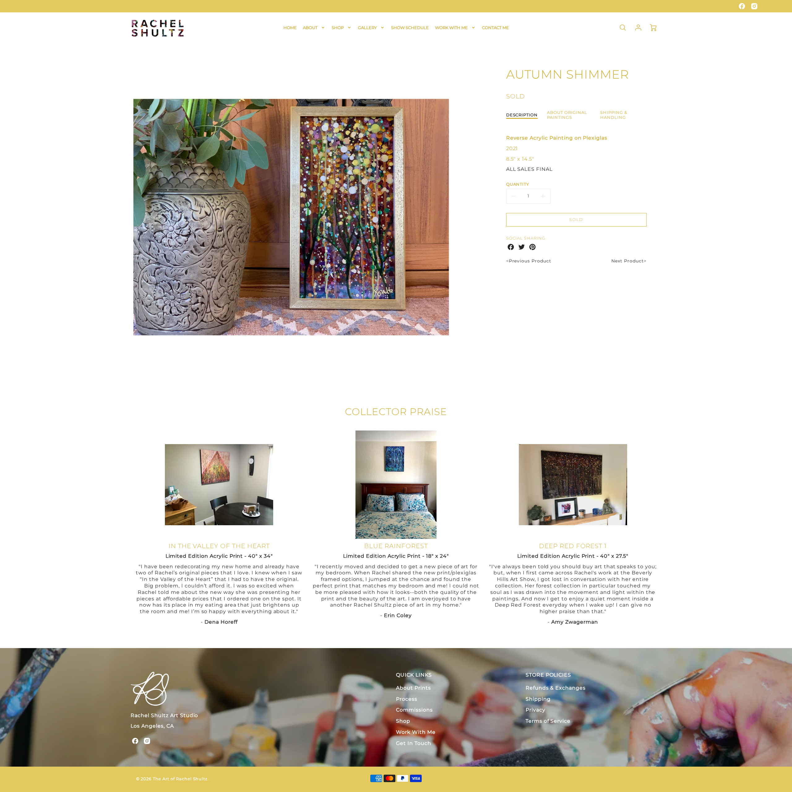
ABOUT (310, 27)
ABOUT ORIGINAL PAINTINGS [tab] (567, 115)
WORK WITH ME (451, 27)
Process (406, 699)
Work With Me (416, 732)
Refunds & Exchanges (556, 688)
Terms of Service (548, 721)
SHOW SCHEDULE (410, 27)
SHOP (338, 27)
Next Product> (628, 261)
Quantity (517, 184)
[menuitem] (290, 28)
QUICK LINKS (414, 675)
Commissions (414, 710)
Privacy (535, 710)
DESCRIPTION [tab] (522, 115)
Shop (403, 721)
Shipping (538, 699)
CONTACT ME (495, 27)
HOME (290, 27)
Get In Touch (413, 743)
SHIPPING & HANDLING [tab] (613, 115)
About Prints (413, 688)
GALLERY (367, 27)
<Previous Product (528, 261)
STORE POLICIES (548, 675)
